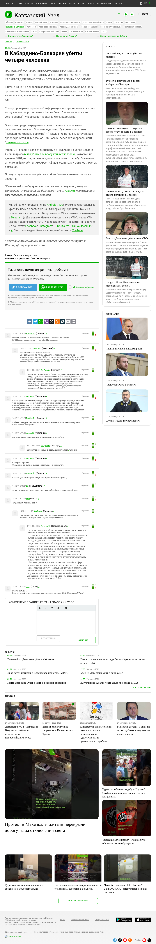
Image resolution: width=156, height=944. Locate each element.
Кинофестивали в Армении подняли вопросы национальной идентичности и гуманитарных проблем (96, 734)
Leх (27, 486)
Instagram (46, 226)
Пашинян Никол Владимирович (124, 348)
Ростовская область (133, 27)
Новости (9, 3)
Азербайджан (41, 22)
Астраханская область (70, 22)
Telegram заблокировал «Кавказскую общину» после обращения (123, 841)
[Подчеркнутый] (52, 608)
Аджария (19, 22)
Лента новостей (22, 42)
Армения (54, 22)
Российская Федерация (110, 27)
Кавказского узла (17, 142)
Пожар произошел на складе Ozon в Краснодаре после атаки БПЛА (112, 661)
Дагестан (119, 22)
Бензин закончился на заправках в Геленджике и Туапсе (58, 730)
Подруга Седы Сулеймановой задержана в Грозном (123, 283)
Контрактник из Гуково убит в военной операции (36, 682)
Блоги (81, 3)
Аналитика (41, 3)
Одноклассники (82, 226)
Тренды (29, 3)
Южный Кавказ (92, 31)
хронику (70, 190)
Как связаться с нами (80, 920)
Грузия (109, 22)
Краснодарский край (69, 27)
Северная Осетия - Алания (17, 31)
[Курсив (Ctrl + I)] (46, 608)
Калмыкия (31, 27)
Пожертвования (102, 920)
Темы (19, 3)
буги (28, 499)
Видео (91, 3)
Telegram (16, 217)
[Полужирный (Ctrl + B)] (40, 608)
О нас (62, 920)
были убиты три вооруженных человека (50, 154)
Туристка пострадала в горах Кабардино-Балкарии (123, 82)
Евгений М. (45, 526)
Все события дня (142, 687)
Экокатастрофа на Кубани (113, 36)
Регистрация (48, 638)
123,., (28, 587)
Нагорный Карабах (89, 27)
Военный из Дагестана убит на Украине (124, 54)
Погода (118, 3)
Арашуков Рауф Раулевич (121, 384)
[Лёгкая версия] (141, 3)
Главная (8, 42)
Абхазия (9, 22)
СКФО (34, 31)
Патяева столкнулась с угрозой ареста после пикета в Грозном (124, 129)
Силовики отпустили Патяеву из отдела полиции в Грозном (125, 192)
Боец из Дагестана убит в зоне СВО (127, 238)
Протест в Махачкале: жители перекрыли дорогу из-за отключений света (45, 827)
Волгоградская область (93, 22)
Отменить (83, 640)
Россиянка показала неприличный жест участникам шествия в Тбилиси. (78, 886)
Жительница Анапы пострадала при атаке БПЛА (109, 682)
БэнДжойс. (30, 333)
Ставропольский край (49, 31)
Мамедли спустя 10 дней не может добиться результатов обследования (133, 730)
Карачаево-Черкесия (48, 27)
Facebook (31, 226)
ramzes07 (37, 348)
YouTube (77, 230)
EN (150, 3)
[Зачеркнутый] (58, 608)
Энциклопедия (58, 3)
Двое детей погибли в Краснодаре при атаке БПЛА (37, 672)
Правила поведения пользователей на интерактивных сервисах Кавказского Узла (69, 932)
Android (51, 204)
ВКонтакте (62, 226)
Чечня (64, 31)
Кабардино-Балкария (14, 27)
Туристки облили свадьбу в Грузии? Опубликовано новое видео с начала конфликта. (123, 792)
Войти (145, 14)
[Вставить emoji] (66, 608)
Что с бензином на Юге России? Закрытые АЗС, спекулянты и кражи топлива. (125, 888)
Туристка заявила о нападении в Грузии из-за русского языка (24, 886)
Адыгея (29, 22)
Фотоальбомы (104, 3)
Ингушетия (130, 22)
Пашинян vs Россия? (66, 36)
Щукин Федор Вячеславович (123, 420)
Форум (72, 3)
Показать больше (78, 900)
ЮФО (104, 31)
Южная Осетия (76, 31)
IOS (61, 204)
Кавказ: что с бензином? (20, 36)
